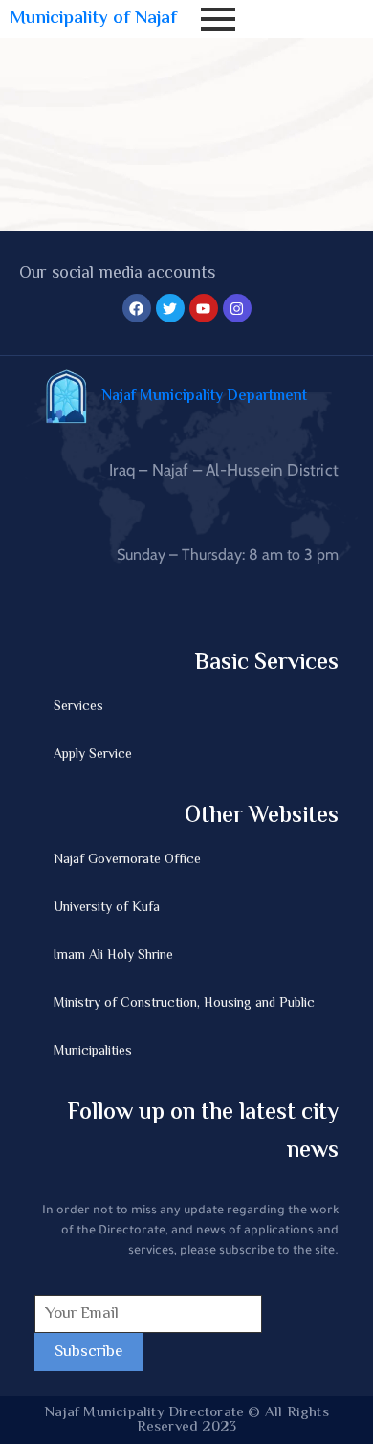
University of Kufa (107, 908)
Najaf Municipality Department (204, 397)
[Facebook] (136, 308)
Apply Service (93, 755)
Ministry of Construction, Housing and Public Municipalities (184, 1027)
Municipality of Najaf (94, 19)
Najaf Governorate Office (127, 860)
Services (78, 707)
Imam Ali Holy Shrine (113, 955)
